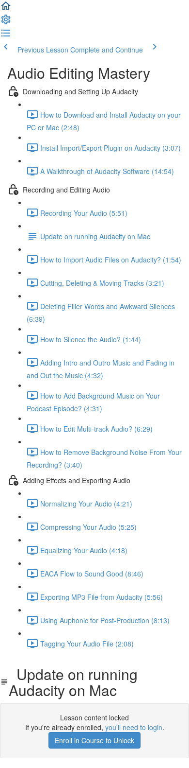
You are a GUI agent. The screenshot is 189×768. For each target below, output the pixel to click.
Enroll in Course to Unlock (94, 740)
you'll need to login (133, 727)
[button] (6, 9)
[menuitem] (6, 22)
